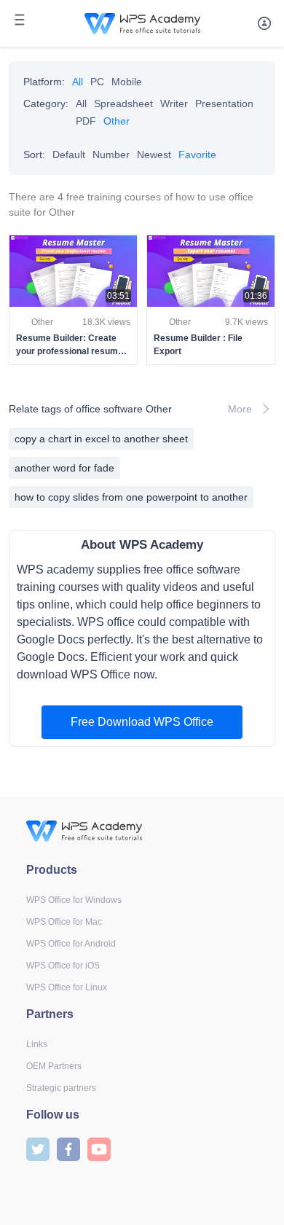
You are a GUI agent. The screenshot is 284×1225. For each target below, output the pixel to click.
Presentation (224, 103)
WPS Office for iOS (63, 965)
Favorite (197, 154)
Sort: (34, 154)
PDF (86, 121)
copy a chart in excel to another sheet (101, 439)
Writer (174, 103)
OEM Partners (54, 1066)
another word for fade (64, 468)
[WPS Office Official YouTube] (99, 1148)
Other (116, 121)
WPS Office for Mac (64, 922)
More (240, 409)
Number (111, 154)
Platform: (44, 81)
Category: (45, 103)
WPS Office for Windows (74, 900)
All (77, 81)
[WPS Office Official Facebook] (68, 1148)
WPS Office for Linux (66, 987)
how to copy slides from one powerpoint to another (131, 497)
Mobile (126, 81)
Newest (154, 154)
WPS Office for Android (71, 944)
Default (68, 154)
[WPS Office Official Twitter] (38, 1148)
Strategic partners (61, 1088)
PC (97, 81)
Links (36, 1044)
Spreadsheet (123, 103)
